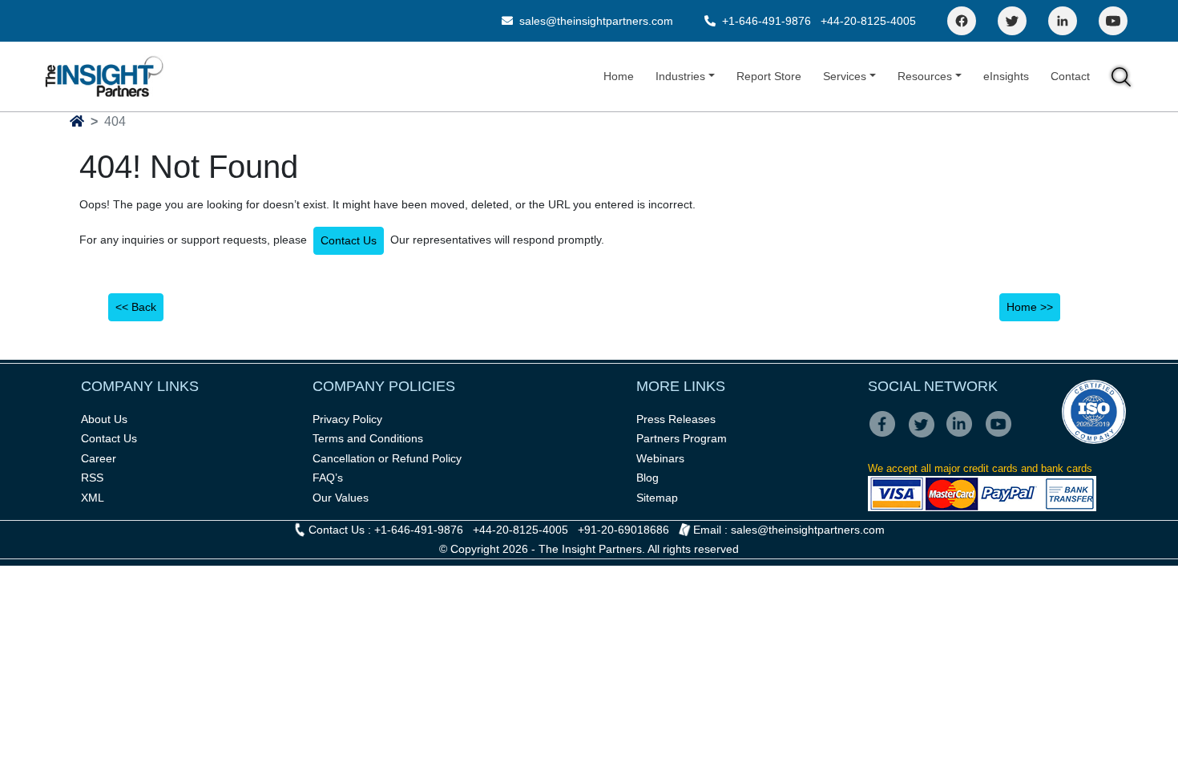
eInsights (1006, 76)
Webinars (660, 458)
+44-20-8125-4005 (868, 20)
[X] (926, 435)
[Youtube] (1002, 435)
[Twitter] (1012, 20)
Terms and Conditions (368, 438)
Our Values (341, 497)
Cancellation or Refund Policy (387, 458)
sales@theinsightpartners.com (594, 20)
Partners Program (681, 438)
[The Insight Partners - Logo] (104, 76)
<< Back (135, 306)
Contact (1070, 76)
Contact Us (349, 240)
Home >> (1030, 306)
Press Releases (676, 419)
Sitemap (657, 497)
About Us (104, 419)
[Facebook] (961, 20)
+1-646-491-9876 (766, 20)
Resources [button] (925, 76)
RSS (92, 477)
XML (92, 497)
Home (618, 76)
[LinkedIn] (1062, 20)
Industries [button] (680, 76)
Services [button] (844, 76)
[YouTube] (1113, 20)
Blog (647, 477)
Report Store (768, 76)
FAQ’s (328, 477)
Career (98, 458)
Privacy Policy (347, 419)
